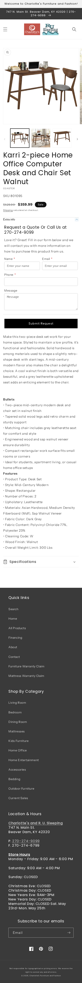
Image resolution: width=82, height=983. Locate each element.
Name (9, 259)
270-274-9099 (26, 841)
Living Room (17, 703)
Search (13, 609)
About (12, 647)
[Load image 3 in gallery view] (62, 138)
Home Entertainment (23, 760)
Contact (14, 657)
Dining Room (17, 722)
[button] (5, 29)
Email (47, 259)
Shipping (8, 210)
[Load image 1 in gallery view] (19, 138)
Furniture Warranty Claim (26, 666)
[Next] (77, 139)
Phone (10, 275)
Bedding (14, 779)
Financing (15, 637)
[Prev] (4, 139)
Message (10, 290)
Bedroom (15, 712)
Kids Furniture (18, 741)
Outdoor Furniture (21, 788)
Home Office (17, 750)
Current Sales (18, 798)
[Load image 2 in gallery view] (40, 138)
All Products (17, 628)
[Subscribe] (68, 933)
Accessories (17, 769)
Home (12, 618)
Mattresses (16, 731)
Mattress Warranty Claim (26, 676)
